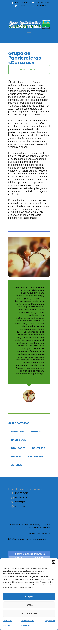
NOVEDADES (18, 448)
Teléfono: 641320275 (38, 533)
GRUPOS (36, 431)
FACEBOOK (21, 2)
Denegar (29, 605)
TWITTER (23, 5)
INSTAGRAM (42, 2)
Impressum (50, 621)
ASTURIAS (16, 464)
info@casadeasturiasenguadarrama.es (27, 539)
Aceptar (29, 596)
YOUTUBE (41, 5)
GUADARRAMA (36, 456)
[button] (53, 562)
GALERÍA (16, 456)
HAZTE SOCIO (18, 439)
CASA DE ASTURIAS (18, 423)
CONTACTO (38, 448)
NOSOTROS (17, 431)
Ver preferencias (29, 613)
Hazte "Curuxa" (29, 69)
